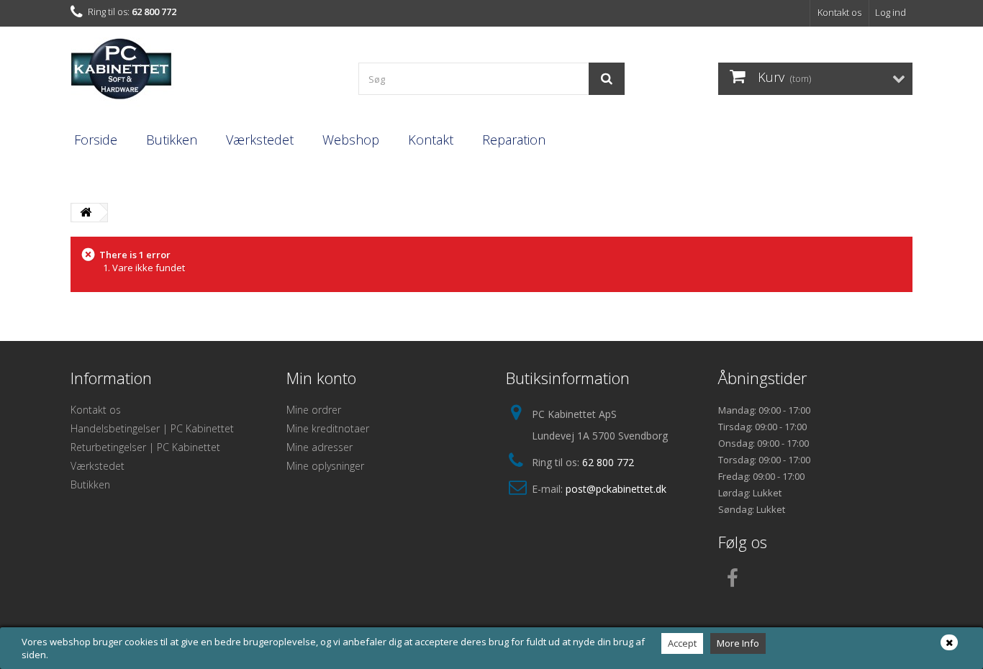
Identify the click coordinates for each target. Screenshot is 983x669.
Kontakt (430, 139)
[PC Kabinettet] (204, 73)
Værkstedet (260, 139)
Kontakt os (839, 12)
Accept (682, 643)
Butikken (171, 139)
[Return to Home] (85, 213)
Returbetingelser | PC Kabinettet (145, 447)
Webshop (350, 139)
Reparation (513, 139)
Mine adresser (319, 447)
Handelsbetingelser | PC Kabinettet (152, 428)
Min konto (321, 377)
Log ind (890, 12)
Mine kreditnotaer (327, 428)
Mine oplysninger (325, 466)
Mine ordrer (313, 410)
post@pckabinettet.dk (616, 489)
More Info (738, 643)
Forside (95, 139)
